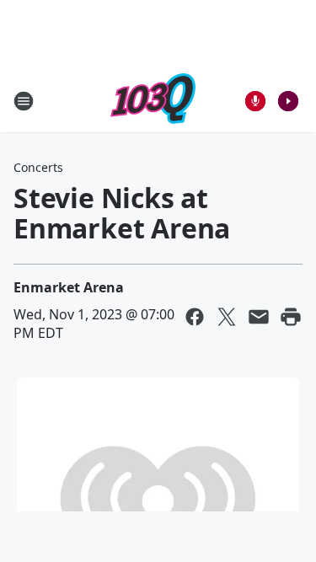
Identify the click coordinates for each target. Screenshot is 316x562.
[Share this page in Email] (258, 317)
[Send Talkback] (255, 101)
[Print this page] (291, 317)
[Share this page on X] (226, 317)
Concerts (38, 167)
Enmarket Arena (68, 287)
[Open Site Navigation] (23, 101)
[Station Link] (152, 100)
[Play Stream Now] (288, 101)
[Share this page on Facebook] (194, 317)
